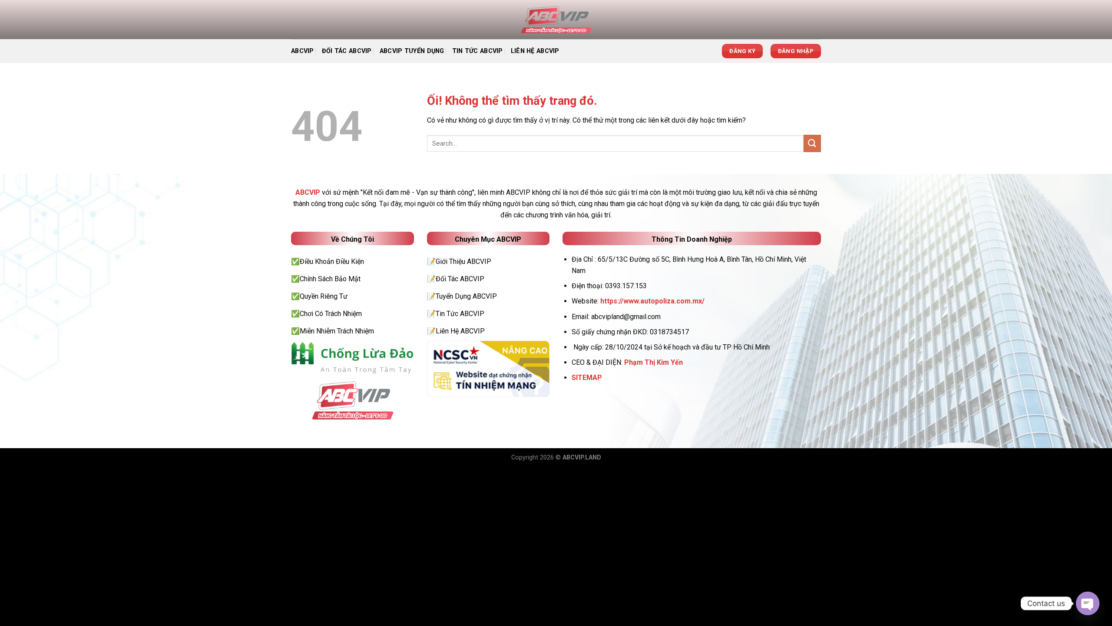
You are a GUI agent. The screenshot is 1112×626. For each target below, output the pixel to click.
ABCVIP (302, 51)
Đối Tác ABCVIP (347, 51)
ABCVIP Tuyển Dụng (412, 51)
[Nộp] (812, 143)
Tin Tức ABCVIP (477, 51)
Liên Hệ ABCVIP (535, 51)
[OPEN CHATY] (1087, 603)
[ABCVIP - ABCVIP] (556, 19)
